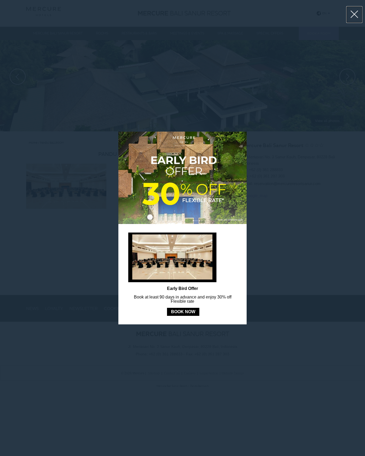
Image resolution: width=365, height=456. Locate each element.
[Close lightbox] (354, 14)
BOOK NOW (183, 311)
